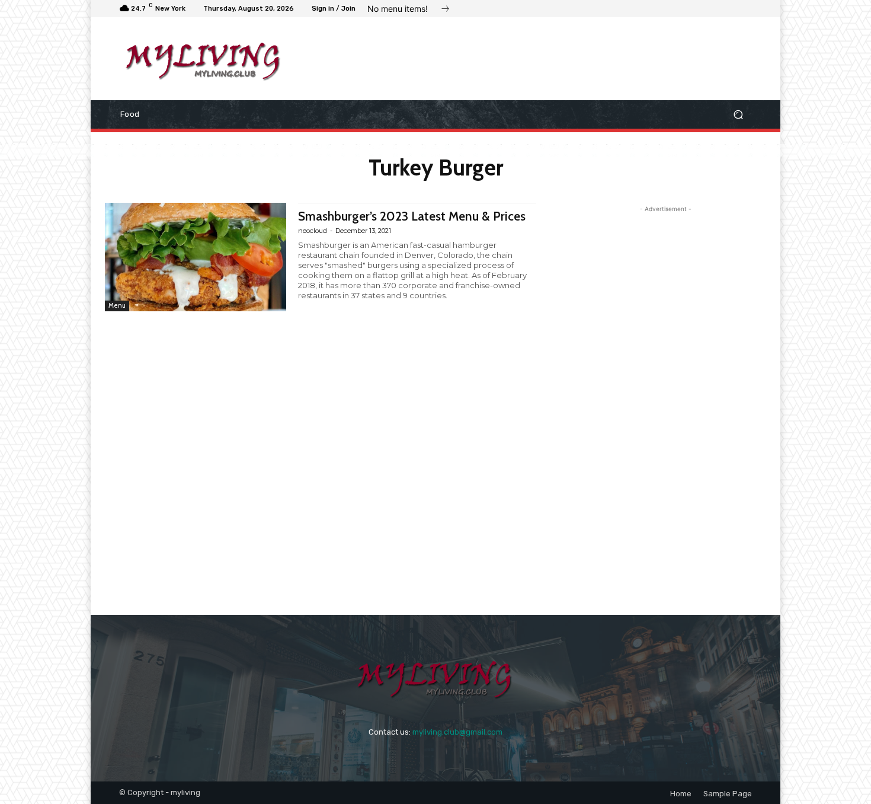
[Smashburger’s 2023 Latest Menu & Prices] (195, 257)
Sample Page (727, 793)
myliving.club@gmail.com (457, 732)
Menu (117, 305)
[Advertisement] (533, 58)
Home (680, 793)
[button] (738, 115)
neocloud (312, 230)
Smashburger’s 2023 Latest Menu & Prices (412, 216)
